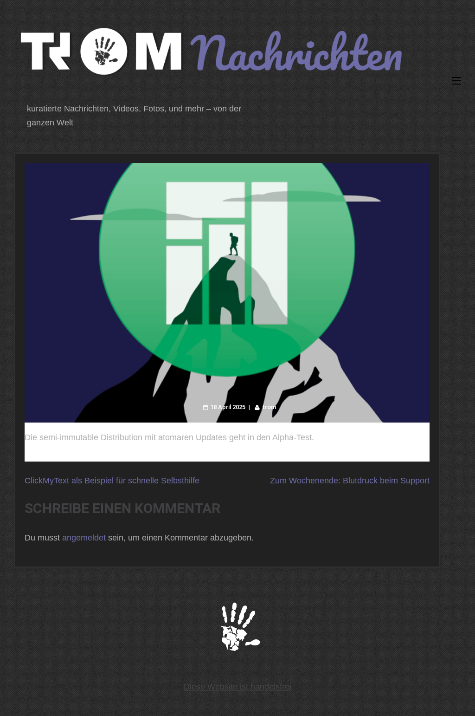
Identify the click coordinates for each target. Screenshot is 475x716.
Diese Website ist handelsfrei (237, 686)
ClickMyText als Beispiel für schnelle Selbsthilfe (112, 480)
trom (269, 407)
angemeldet (84, 537)
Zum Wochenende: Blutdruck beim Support (350, 480)
